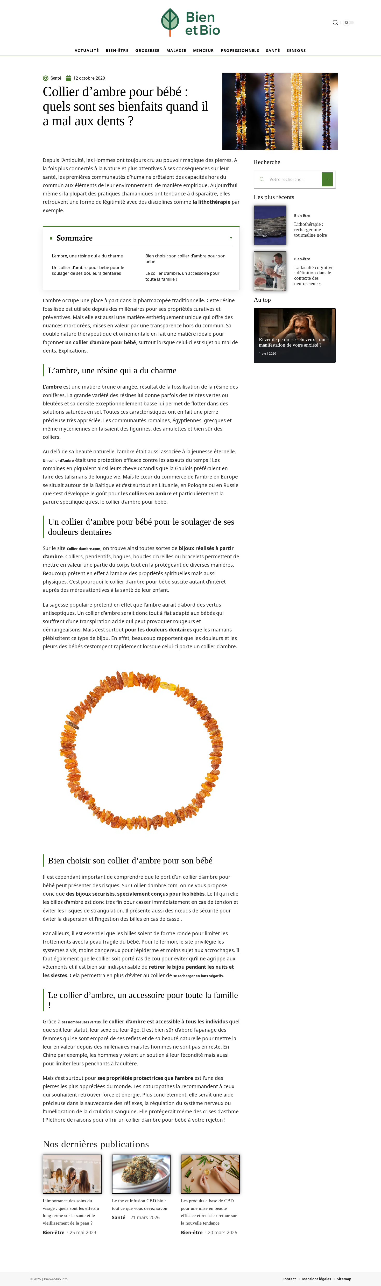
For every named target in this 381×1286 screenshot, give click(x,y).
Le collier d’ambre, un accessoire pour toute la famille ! (182, 276)
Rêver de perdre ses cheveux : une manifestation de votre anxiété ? (292, 342)
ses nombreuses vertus (81, 1022)
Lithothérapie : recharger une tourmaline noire (310, 229)
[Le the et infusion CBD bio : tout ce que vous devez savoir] (141, 1174)
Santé (118, 1217)
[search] (335, 22)
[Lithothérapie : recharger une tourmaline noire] (270, 225)
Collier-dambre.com (83, 548)
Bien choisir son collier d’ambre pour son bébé (185, 258)
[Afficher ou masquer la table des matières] (163, 238)
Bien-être (54, 1232)
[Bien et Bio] (190, 22)
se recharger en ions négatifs (198, 976)
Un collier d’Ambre (58, 460)
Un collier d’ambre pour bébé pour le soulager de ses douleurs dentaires (88, 270)
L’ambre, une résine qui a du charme (87, 256)
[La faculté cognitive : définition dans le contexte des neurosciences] (270, 271)
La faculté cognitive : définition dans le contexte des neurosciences (313, 275)
